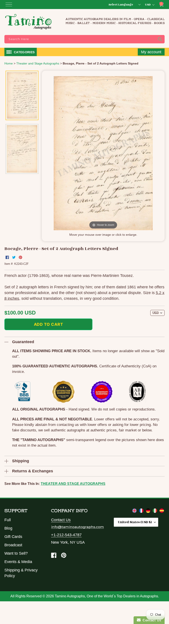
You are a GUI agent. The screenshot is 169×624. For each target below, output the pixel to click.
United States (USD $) (135, 522)
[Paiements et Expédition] (141, 511)
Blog (8, 528)
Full (7, 520)
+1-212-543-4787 (66, 535)
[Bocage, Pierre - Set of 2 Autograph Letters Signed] (22, 95)
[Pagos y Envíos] (162, 511)
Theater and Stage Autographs (73, 484)
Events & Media (18, 562)
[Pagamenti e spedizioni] (155, 511)
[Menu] (8, 4)
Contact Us (61, 520)
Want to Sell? (16, 553)
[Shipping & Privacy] (135, 511)
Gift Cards (13, 536)
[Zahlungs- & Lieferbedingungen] (148, 511)
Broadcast (13, 545)
